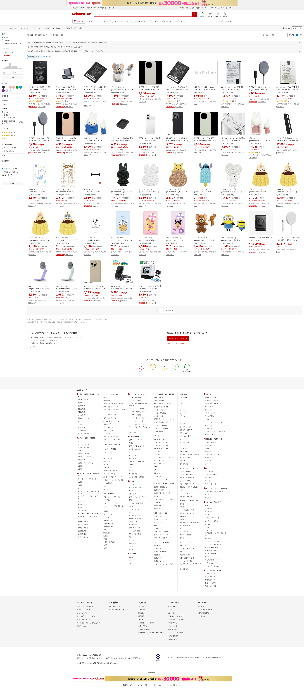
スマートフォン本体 (135, 397)
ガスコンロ (81, 501)
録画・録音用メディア (110, 407)
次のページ (169, 310)
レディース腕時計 (210, 475)
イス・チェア (209, 530)
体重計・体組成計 (109, 542)
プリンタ (106, 464)
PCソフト (106, 489)
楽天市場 (229, 8)
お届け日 (5, 108)
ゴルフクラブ (209, 407)
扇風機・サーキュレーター (86, 463)
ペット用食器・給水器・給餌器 (190, 522)
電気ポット (81, 504)
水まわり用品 (158, 431)
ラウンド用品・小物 (211, 416)
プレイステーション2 (161, 464)
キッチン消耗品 (159, 410)
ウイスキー (183, 397)
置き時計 (208, 481)
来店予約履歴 (142, 626)
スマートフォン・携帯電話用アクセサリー (139, 404)
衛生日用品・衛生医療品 (162, 493)
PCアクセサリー (108, 458)
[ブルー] (20, 87)
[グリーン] (17, 87)
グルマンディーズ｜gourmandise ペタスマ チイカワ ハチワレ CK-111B (67, 240)
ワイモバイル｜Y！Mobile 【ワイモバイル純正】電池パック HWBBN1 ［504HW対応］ (95, 89)
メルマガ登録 (172, 626)
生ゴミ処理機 (82, 534)
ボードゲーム (184, 451)
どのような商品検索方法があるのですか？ (44, 340)
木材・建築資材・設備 (187, 558)
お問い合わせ (172, 639)
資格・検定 (132, 543)
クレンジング (158, 522)
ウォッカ (182, 413)
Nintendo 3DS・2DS (161, 448)
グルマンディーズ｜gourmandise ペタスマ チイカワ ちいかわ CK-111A (287, 191)
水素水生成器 (82, 531)
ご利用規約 (201, 616)
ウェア (207, 419)
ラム (181, 407)
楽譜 (130, 500)
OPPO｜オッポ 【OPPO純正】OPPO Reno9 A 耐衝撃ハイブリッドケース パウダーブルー (150, 140)
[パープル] (3, 90)
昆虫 (181, 528)
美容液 (156, 525)
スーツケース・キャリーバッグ (215, 491)
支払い (170, 610)
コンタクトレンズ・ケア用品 (163, 499)
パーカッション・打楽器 (137, 461)
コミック (132, 484)
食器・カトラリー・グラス (162, 404)
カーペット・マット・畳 (213, 544)
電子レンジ (180, 21)
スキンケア (157, 516)
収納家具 (208, 538)
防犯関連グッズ (210, 577)
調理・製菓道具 (159, 400)
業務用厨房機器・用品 (161, 422)
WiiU (155, 467)
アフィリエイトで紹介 (175, 632)
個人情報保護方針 (204, 613)
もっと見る (33, 347)
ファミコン (157, 476)
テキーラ (182, 419)
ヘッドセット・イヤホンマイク (139, 418)
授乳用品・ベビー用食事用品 (189, 487)
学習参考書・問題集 (135, 518)
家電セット (92, 21)
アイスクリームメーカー (86, 537)
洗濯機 (163, 21)
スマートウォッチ (210, 484)
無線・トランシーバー (110, 436)
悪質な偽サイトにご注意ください (107, 663)
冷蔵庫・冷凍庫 (83, 400)
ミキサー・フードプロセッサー (88, 513)
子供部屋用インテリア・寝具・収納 (215, 534)
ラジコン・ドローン (186, 442)
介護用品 (157, 502)
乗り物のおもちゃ (185, 433)
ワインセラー (82, 510)
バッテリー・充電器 (42, 28)
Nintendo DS (158, 473)
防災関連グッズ (185, 555)
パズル (182, 445)
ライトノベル (133, 540)
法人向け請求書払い (144, 629)
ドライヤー (116, 21)
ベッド (207, 515)
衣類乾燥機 (81, 409)
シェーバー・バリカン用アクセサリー (114, 507)
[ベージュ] (10, 87)
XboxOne (157, 451)
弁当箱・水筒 (158, 416)
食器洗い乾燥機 (83, 525)
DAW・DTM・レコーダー (137, 446)
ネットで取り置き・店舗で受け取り (88, 623)
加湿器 (80, 466)
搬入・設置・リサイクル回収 (86, 616)
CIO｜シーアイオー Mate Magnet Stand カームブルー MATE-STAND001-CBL (66, 288)
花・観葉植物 (184, 569)
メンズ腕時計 (209, 471)
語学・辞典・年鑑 (134, 528)
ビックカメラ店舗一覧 (209, 8)
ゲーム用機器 (107, 483)
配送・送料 (172, 606)
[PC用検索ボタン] (194, 14)
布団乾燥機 (81, 412)
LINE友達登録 (172, 629)
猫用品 (182, 504)
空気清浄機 (136, 21)
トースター (81, 488)
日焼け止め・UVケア (161, 535)
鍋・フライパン (159, 397)
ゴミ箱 (207, 557)
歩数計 (105, 539)
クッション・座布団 (211, 521)
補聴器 (105, 530)
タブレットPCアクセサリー (138, 409)
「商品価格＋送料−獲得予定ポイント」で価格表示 (42, 35)
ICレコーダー (107, 424)
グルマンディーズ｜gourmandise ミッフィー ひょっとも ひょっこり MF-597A (260, 140)
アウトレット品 (210, 574)
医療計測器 (157, 505)
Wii (155, 470)
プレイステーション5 (161, 442)
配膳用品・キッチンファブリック (165, 419)
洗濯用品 (208, 451)
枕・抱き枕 (208, 512)
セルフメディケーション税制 (86, 663)
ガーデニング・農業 (186, 561)
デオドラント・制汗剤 (161, 532)
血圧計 (105, 545)
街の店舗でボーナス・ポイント (118, 610)
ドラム (131, 452)
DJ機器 (131, 464)
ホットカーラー (108, 514)
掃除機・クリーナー (84, 418)
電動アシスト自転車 (211, 400)
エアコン (147, 21)
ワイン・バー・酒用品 (161, 428)
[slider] (2, 69)
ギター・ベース (134, 455)
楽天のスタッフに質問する (178, 338)
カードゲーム (184, 448)
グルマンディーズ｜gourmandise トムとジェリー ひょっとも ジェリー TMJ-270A (206, 240)
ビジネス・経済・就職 (136, 503)
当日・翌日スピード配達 (85, 606)
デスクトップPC (108, 452)
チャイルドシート (185, 493)
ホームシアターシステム (111, 421)
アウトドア (208, 428)
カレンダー (132, 506)
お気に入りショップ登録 (176, 619)
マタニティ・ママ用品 (187, 478)
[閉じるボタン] (299, 43)
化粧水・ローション (160, 519)
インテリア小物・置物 (212, 566)
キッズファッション (186, 471)
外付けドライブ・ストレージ (112, 477)
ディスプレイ (107, 461)
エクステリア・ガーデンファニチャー (190, 565)
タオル (207, 464)
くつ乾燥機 (81, 415)
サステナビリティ (162, 685)
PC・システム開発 (135, 534)
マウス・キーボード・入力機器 (113, 480)
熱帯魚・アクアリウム (187, 513)
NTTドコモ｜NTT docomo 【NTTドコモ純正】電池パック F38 (205, 89)
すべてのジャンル (7, 28)
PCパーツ (106, 486)
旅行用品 (208, 498)
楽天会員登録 (227, 21)
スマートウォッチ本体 (136, 421)
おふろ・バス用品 (185, 481)
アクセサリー (133, 458)
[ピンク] (13, 87)
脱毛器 (105, 511)
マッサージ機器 (108, 526)
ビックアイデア (105, 21)
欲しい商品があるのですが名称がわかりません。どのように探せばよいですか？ (57, 337)
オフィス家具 (209, 563)
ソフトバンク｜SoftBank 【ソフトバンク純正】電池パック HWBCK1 (177, 89)
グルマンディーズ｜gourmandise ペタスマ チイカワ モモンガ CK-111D (260, 191)
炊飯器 (80, 482)
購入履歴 (141, 616)
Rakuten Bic (81, 14)
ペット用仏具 (184, 532)
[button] (3, 66)
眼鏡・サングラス (210, 434)
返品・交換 (172, 613)
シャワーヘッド (108, 523)
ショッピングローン (83, 613)
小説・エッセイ (134, 521)
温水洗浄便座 (107, 533)
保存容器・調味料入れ (161, 407)
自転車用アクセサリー (212, 404)
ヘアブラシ (107, 500)
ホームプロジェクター (110, 415)
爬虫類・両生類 (185, 525)
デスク (207, 527)
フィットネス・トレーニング (214, 422)
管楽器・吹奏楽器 (134, 449)
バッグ (207, 495)
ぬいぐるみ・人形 (185, 427)
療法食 (182, 538)
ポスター (132, 549)
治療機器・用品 (159, 490)
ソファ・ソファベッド (212, 518)
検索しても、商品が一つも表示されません (44, 343)
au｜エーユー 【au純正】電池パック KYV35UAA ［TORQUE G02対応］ (287, 89)
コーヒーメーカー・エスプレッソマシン (88, 492)
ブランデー (183, 416)
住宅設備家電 (82, 430)
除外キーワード (7, 175)
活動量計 (106, 536)
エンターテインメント (136, 491)
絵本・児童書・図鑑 (135, 488)
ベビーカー (183, 490)
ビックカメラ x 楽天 (78, 8)
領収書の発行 (172, 623)
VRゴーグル (133, 432)
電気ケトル (81, 507)
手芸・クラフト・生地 (212, 454)
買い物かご (142, 606)
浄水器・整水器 (83, 528)
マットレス (208, 508)
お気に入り (142, 610)
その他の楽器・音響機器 (137, 477)
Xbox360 (157, 454)
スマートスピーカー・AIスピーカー (114, 440)
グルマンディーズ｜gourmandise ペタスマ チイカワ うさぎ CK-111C (39, 240)
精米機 (80, 485)
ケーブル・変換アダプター (137, 412)
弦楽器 (131, 468)
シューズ (208, 410)
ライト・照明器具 (83, 433)
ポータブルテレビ (109, 427)
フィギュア (183, 439)
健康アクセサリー (160, 561)
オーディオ (107, 400)
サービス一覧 (138, 685)
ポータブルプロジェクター (112, 444)
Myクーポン (142, 619)
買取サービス (81, 626)
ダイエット (157, 549)
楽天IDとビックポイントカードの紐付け (151, 632)
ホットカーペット (83, 447)
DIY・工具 (183, 545)
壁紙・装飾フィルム (211, 550)
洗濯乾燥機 (81, 406)
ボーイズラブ (133, 525)
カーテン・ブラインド (212, 541)
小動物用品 (183, 516)
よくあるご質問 (195, 8)
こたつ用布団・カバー (212, 560)
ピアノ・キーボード (135, 440)
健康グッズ (157, 558)
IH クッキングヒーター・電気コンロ (89, 517)
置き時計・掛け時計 (211, 547)
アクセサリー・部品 (109, 433)
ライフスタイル (134, 509)
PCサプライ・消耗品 (110, 471)
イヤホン (127, 21)
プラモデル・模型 (185, 436)
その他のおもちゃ (185, 464)
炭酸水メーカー (83, 521)
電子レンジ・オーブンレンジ (87, 479)
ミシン (80, 424)
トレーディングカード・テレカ (190, 454)
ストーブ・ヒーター (84, 444)
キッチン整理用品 (160, 413)
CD (130, 560)
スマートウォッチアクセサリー (139, 424)
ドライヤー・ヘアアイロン (112, 497)
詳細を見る (99, 51)
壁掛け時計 (208, 478)
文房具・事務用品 (210, 442)
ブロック (182, 461)
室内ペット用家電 (185, 535)
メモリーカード (108, 430)
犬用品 (182, 507)
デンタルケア (107, 517)
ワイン (182, 400)
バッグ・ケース (210, 413)
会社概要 (221, 8)
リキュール (183, 410)
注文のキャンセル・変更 (176, 616)
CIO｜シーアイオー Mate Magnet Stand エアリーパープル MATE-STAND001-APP (39, 288)
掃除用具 (208, 448)
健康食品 (157, 555)
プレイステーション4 (161, 445)
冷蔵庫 (155, 21)
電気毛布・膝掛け (83, 454)
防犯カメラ (183, 552)
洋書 (130, 537)
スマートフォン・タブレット (24, 28)
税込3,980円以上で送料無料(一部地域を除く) (101, 8)
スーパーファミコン (160, 479)
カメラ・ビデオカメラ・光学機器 (114, 404)
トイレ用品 (208, 461)
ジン (181, 404)
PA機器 (131, 443)
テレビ (171, 21)
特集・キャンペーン (115, 606)
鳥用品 (182, 519)
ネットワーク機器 (109, 474)
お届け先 (5, 100)
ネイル (156, 528)
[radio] (2, 37)
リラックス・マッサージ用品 (163, 564)
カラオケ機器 (133, 474)
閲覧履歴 (141, 613)
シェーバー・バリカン (110, 503)
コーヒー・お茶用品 (160, 425)
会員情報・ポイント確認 (146, 623)
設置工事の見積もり (83, 619)
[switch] (21, 122)
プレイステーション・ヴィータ (164, 458)
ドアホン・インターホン (187, 549)
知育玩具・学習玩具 (186, 430)
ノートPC (106, 455)
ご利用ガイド (184, 8)
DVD (130, 563)
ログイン (219, 21)
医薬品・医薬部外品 (160, 487)
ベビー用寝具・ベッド (187, 484)
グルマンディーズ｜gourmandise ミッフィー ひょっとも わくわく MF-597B (95, 140)
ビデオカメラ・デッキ (110, 418)
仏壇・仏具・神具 (210, 586)
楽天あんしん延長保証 (84, 610)
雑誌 (130, 512)
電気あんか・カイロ (84, 457)
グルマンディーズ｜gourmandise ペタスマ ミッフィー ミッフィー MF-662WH (150, 191)
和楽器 (131, 471)
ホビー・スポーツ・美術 (137, 497)
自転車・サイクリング (212, 397)
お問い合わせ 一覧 (150, 685)
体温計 (105, 548)
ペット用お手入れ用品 (187, 510)
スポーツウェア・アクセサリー (215, 431)
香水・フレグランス (160, 538)
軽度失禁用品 (158, 508)
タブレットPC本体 (135, 400)
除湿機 (80, 469)
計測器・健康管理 (160, 552)
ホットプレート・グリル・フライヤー (88, 497)
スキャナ (106, 468)
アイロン (81, 421)
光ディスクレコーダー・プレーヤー (114, 411)
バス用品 (208, 458)
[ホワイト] (6, 87)
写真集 (131, 546)
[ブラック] (3, 87)
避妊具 (156, 496)
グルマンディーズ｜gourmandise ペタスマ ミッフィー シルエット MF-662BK (122, 191)
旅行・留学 (132, 494)
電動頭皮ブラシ (108, 520)
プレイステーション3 (161, 461)
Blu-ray (131, 557)
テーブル (208, 524)
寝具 (206, 505)
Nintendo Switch (159, 439)
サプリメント (158, 545)
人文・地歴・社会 (134, 515)
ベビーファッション (186, 475)
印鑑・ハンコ (209, 445)
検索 (13, 77)
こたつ (80, 450)
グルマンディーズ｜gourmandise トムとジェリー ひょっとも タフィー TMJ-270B (123, 89)
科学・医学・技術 (134, 531)
